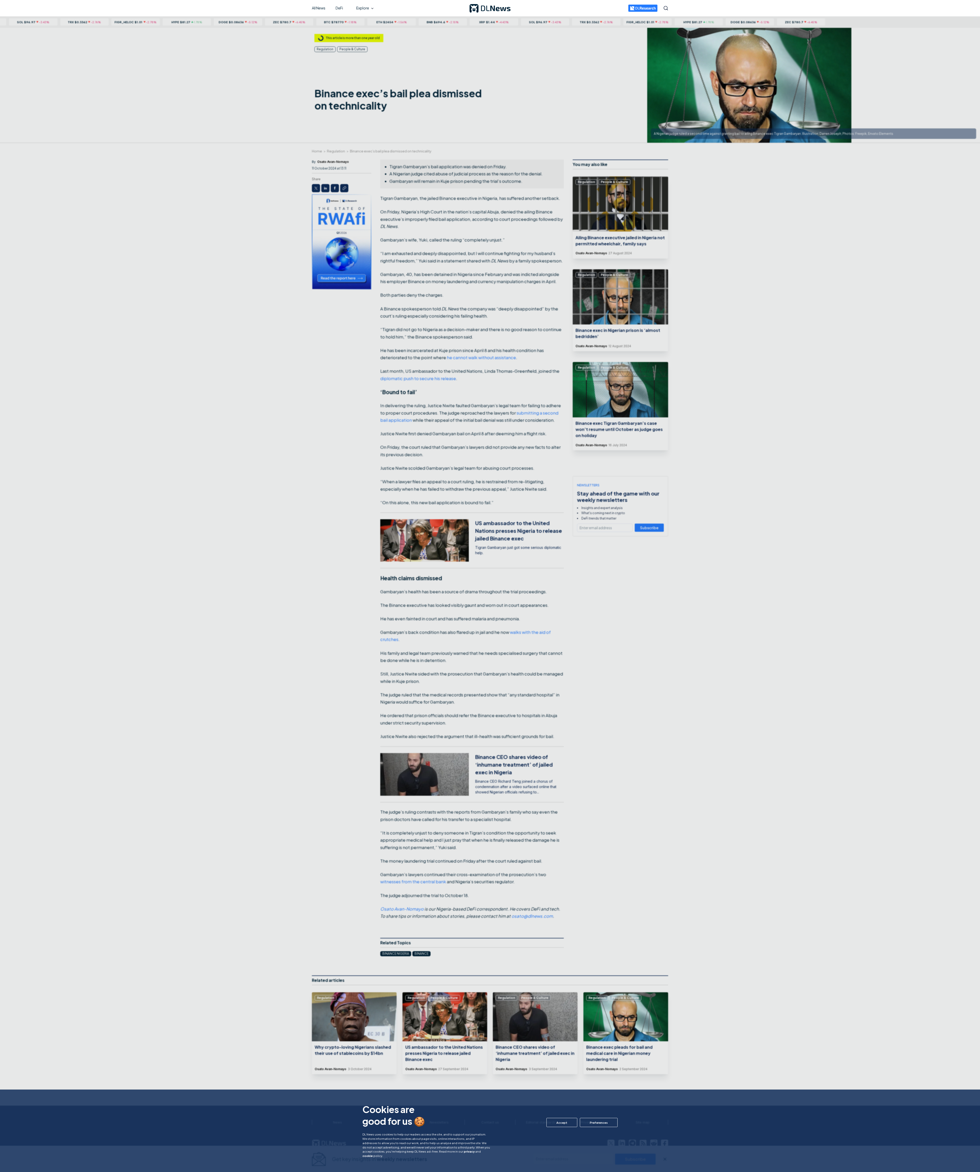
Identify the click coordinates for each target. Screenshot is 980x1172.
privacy (469, 1151)
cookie (367, 1155)
